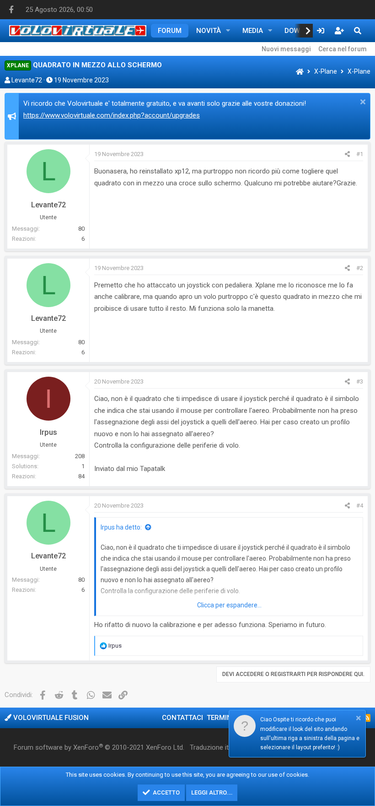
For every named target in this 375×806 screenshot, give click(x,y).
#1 (359, 154)
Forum (170, 31)
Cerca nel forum (342, 49)
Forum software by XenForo (99, 747)
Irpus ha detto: (121, 527)
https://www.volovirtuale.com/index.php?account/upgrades (111, 115)
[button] (228, 31)
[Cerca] (357, 31)
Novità (208, 31)
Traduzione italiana (218, 747)
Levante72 (26, 80)
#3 (359, 381)
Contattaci (182, 718)
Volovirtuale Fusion (50, 718)
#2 (359, 268)
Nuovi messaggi (286, 49)
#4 (359, 505)
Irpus (48, 432)
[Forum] (300, 72)
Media (252, 31)
